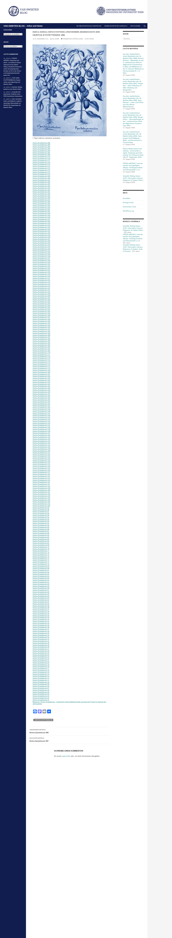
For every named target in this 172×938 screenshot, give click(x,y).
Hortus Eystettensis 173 (41, 362)
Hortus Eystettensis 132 (41, 443)
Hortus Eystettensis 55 (41, 594)
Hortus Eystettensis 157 (41, 394)
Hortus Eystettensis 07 (41, 688)
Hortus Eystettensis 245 (41, 223)
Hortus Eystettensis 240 (41, 233)
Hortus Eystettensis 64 (41, 576)
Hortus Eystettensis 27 (41, 649)
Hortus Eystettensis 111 (41, 484)
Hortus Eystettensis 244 (41, 225)
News (98, 32)
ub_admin (55, 39)
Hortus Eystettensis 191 (41, 329)
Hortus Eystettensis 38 (41, 627)
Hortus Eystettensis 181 (41, 349)
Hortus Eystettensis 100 (41, 506)
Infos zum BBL (135, 26)
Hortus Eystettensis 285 (41, 145)
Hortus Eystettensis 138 (41, 431)
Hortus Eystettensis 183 (41, 345)
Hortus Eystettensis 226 (41, 260)
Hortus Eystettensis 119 (41, 468)
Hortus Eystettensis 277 (41, 160)
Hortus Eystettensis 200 (41, 311)
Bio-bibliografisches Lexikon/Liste (89, 26)
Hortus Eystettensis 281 (41, 153)
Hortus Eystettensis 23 (41, 657)
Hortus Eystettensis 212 (41, 288)
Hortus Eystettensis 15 (41, 672)
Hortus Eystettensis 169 (41, 370)
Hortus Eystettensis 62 (41, 580)
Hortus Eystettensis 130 (41, 447)
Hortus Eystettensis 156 (41, 396)
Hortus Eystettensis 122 (41, 462)
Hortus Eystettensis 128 (41, 451)
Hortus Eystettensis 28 (41, 647)
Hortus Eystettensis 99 (41, 508)
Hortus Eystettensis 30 (41, 643)
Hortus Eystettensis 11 (41, 680)
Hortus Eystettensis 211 (41, 290)
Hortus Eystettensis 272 (41, 170)
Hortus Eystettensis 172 (41, 364)
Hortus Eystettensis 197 (41, 317)
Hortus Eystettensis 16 (41, 670)
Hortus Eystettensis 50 (41, 604)
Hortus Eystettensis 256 (41, 202)
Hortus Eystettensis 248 (41, 217)
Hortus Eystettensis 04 (41, 694)
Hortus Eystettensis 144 (41, 419)
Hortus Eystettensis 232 (41, 249)
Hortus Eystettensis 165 (41, 378)
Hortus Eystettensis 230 (41, 253)
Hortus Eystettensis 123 (41, 461)
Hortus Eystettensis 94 (41, 517)
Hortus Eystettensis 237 (41, 239)
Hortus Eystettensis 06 (41, 690)
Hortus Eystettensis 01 (41, 700)
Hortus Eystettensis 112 (41, 482)
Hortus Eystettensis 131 (41, 445)
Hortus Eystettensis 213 (41, 286)
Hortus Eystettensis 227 (41, 258)
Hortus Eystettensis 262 (41, 190)
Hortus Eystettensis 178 (41, 353)
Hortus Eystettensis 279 (41, 156)
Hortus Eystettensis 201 (41, 309)
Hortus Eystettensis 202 (41, 307)
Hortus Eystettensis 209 (41, 294)
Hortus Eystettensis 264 (41, 186)
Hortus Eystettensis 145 (41, 417)
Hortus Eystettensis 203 (41, 306)
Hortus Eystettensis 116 (41, 474)
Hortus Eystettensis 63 (41, 578)
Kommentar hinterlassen (73, 39)
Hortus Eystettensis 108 (41, 490)
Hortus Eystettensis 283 (41, 149)
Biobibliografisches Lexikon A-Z (115, 26)
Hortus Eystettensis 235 (41, 243)
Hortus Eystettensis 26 (41, 651)
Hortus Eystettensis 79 (41, 547)
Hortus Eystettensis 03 (41, 696)
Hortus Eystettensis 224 (41, 264)
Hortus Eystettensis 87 (41, 531)
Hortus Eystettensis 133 (41, 441)
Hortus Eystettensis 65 (41, 574)
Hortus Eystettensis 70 (41, 564)
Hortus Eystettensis (56, 32)
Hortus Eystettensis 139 (41, 429)
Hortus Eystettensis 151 (41, 406)
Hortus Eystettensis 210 (41, 292)
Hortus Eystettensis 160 (41, 388)
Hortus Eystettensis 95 (41, 515)
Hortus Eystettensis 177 (41, 355)
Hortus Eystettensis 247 (41, 219)
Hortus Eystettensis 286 (41, 143)
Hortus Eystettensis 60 (41, 584)
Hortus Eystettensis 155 (41, 398)
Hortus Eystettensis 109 (41, 488)
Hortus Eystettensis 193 (41, 325)
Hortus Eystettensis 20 (41, 663)
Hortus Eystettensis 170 (41, 368)
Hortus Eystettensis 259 (41, 196)
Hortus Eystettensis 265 (41, 184)
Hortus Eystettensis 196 (41, 319)
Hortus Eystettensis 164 (41, 380)
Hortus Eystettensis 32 (41, 639)
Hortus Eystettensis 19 (41, 665)
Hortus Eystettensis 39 (41, 625)
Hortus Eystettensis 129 (41, 449)
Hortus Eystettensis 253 (41, 207)
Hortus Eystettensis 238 (41, 237)
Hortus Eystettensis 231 (41, 251)
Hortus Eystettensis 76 (41, 553)
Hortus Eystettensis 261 (41, 192)
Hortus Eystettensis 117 (41, 472)
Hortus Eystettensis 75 (41, 555)
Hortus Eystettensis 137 (41, 433)
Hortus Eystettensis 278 (41, 158)
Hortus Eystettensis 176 (41, 356)
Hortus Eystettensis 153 (41, 402)
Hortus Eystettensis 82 (41, 541)
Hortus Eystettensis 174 (41, 360)
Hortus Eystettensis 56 (41, 592)
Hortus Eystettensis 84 (41, 537)
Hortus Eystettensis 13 (41, 676)
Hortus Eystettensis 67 (41, 570)
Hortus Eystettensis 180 (41, 351)
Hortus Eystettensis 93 (41, 519)
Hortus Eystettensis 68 (41, 568)
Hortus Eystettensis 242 (41, 229)
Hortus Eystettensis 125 (41, 457)
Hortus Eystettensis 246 (41, 221)
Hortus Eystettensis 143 (41, 421)
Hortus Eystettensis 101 (41, 504)
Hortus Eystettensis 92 (41, 521)
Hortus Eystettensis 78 (41, 549)
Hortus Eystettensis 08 (41, 686)
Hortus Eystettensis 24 (41, 655)
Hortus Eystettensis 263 (41, 188)
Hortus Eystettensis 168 (41, 372)
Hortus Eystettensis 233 (41, 247)
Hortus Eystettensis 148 (41, 411)
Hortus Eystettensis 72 (41, 560)
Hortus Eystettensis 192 (41, 327)
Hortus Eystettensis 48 (41, 608)
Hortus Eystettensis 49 (41, 606)
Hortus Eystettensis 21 (41, 661)
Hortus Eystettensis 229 (41, 255)
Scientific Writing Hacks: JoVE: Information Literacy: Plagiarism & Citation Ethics (133, 178)
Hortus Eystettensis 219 (41, 274)
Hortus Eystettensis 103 (41, 500)
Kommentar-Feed (129, 207)
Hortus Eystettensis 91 (41, 523)
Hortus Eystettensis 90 (41, 525)
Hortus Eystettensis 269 (41, 176)
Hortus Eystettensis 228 (41, 257)
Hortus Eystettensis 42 (41, 619)
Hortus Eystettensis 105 (41, 496)
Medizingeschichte (87, 32)
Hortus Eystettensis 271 (41, 172)
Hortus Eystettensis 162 (41, 384)
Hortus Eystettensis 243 (41, 227)
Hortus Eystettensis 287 (39, 739)
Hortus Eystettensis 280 (41, 154)
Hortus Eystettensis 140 (41, 427)
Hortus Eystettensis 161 (41, 386)
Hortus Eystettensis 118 (41, 470)
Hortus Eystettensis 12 (41, 678)
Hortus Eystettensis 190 (41, 331)
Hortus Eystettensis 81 (41, 543)
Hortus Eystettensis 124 (41, 459)
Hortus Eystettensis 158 (41, 392)
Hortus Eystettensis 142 (41, 423)
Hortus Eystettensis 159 (41, 390)
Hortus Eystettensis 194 (41, 323)
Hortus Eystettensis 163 (41, 382)
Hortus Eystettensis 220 (41, 272)
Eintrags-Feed (128, 202)
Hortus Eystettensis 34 (41, 635)
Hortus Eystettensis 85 (41, 535)
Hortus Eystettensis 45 (41, 614)
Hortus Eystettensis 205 (41, 302)
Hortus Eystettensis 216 (41, 280)
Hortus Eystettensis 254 (41, 205)
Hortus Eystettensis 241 (41, 231)
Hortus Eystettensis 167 (41, 374)
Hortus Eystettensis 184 (41, 343)
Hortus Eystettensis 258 (41, 198)
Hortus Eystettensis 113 (41, 480)
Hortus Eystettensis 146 (41, 415)
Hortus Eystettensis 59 (41, 586)
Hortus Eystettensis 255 (41, 203)
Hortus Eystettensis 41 (41, 621)
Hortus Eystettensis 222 (41, 268)
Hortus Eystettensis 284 (41, 147)
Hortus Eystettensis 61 (41, 582)
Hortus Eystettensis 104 (41, 498)
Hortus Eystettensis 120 (41, 466)
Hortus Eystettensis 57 (41, 590)
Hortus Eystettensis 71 (41, 562)
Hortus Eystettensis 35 (41, 633)
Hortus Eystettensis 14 (41, 674)
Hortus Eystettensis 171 (41, 366)
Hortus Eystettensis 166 (41, 376)
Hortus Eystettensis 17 (41, 668)
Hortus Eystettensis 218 (41, 276)
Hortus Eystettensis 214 (41, 284)
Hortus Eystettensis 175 (41, 358)
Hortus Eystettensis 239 (41, 235)
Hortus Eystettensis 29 (41, 645)
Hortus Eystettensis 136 (41, 435)
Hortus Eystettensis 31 (41, 641)
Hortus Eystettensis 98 (41, 510)
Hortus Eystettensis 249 (41, 215)
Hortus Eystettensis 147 (41, 413)
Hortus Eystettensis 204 (41, 304)
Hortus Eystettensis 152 (41, 404)
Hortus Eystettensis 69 (41, 566)
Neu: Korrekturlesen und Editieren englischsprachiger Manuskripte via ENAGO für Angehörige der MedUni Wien (13, 103)
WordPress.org (128, 211)
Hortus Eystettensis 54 (41, 596)
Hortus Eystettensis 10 (41, 682)
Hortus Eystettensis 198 (41, 315)
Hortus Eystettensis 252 (41, 209)
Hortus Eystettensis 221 (41, 270)
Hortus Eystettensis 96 (41, 513)
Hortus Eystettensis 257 (41, 200)
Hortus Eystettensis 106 (41, 494)
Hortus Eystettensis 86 (41, 533)
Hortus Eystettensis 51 (41, 602)
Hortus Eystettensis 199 (41, 313)
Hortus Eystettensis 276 (41, 162)
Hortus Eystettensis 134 (41, 439)
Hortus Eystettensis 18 (41, 666)
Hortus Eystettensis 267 (41, 180)
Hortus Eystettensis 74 (41, 557)
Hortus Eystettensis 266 (41, 182)
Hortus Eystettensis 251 (41, 211)
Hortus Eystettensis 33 (41, 637)
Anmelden (126, 198)
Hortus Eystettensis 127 (41, 453)
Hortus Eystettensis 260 (41, 194)
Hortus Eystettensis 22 (41, 659)
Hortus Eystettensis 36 (41, 631)
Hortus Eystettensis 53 (41, 598)
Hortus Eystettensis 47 (41, 610)
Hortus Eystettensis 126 (41, 455)
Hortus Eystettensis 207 (41, 298)
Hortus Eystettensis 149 (41, 409)
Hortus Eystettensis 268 (41, 178)
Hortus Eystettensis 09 (41, 684)
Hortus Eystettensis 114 (41, 478)
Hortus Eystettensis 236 (41, 241)
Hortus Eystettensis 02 (41, 698)
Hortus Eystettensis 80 (41, 545)
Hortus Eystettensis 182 (41, 347)
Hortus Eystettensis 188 (41, 335)
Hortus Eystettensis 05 (41, 692)
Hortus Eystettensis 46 (41, 612)
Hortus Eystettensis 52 (41, 600)
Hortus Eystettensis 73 (41, 559)
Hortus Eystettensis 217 (41, 278)
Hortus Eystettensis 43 (41, 617)
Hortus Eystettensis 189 (41, 333)
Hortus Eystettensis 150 (41, 408)
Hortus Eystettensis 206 (41, 300)
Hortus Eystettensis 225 (41, 262)
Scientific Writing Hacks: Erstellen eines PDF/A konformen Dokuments (13, 94)
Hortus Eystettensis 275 (41, 164)
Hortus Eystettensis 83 (41, 539)
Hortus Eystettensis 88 (41, 529)
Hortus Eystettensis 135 (41, 437)
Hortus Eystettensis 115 (41, 476)
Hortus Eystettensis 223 (41, 266)
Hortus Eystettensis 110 (41, 486)
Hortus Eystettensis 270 (41, 174)
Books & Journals (40, 32)
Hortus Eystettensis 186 (41, 339)
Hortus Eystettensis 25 (41, 653)
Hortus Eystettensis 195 (41, 321)
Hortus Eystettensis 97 (41, 511)
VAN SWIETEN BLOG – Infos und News (23, 26)
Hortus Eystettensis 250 (41, 213)
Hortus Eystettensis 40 (41, 623)
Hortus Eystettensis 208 (41, 296)
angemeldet (66, 756)
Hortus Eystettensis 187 (41, 337)
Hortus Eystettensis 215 (41, 282)
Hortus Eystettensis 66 (41, 572)
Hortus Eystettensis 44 (41, 615)
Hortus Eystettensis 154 (41, 400)
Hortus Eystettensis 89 (41, 527)
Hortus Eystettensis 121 (41, 464)
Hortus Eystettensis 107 (41, 492)
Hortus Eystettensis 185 (41, 341)
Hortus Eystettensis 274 (41, 166)
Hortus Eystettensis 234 (41, 245)
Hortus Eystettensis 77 (41, 551)
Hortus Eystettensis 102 (41, 502)
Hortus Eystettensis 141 (41, 425)
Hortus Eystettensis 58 (41, 588)
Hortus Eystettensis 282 (41, 151)
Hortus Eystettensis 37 (41, 629)
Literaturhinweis (72, 32)
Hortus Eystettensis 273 (41, 168)
